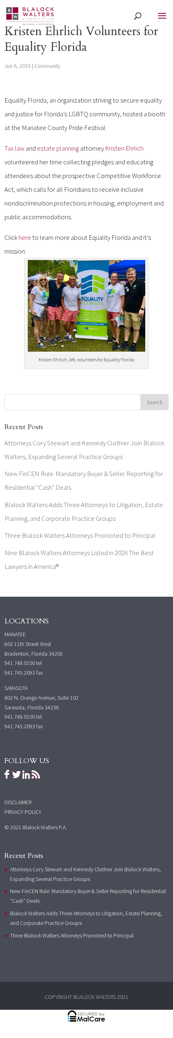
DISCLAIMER (17, 802)
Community (47, 65)
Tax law (14, 148)
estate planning (58, 148)
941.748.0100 (19, 663)
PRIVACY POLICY (22, 812)
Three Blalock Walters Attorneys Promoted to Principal (79, 535)
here (24, 237)
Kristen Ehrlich (124, 148)
